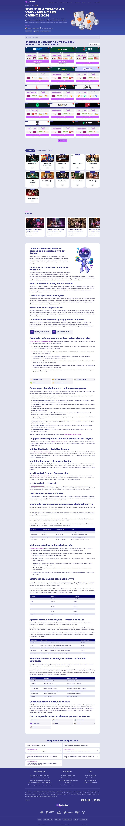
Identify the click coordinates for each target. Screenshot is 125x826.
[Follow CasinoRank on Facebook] (82, 800)
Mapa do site (84, 824)
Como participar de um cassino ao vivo (39, 775)
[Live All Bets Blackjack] (32, 179)
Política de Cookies (42, 824)
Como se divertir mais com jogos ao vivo (40, 778)
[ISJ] (41, 812)
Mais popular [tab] (31, 150)
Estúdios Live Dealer (80, 2)
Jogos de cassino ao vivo (66, 2)
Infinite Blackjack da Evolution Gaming (40, 452)
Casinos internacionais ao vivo (67, 785)
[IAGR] (77, 812)
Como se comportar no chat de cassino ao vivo (39, 782)
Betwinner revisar (62, 63)
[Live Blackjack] (32, 162)
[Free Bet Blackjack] (32, 196)
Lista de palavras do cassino (68, 775)
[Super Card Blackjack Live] (47, 162)
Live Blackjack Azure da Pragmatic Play (40, 476)
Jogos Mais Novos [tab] (42, 150)
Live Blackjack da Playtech (37, 486)
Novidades (97, 2)
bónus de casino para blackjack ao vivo (41, 341)
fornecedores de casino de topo (60, 441)
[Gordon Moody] (50, 812)
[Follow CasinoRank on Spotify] (95, 800)
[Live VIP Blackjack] (47, 179)
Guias (89, 2)
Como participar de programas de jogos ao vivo (40, 785)
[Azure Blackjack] (78, 162)
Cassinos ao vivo (52, 2)
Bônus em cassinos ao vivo (67, 778)
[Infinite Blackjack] (93, 179)
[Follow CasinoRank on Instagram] (85, 800)
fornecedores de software (37, 548)
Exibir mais (61, 140)
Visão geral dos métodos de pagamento (68, 780)
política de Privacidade (64, 824)
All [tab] (51, 150)
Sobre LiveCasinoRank (90, 775)
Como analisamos (90, 778)
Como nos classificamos (90, 780)
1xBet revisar (37, 63)
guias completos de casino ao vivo (72, 434)
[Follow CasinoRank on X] (89, 800)
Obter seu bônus (37, 61)
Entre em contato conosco (90, 782)
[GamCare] (68, 812)
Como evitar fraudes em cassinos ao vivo (40, 780)
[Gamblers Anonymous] (59, 812)
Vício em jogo (67, 782)
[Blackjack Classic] (78, 179)
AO (27, 800)
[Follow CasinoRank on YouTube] (92, 800)
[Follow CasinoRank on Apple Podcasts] (98, 800)
